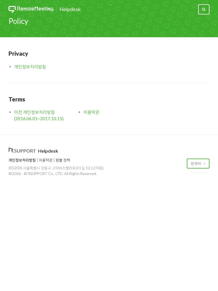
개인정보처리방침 (30, 66)
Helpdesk (70, 9)
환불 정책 (63, 160)
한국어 (196, 163)
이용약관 (91, 112)
